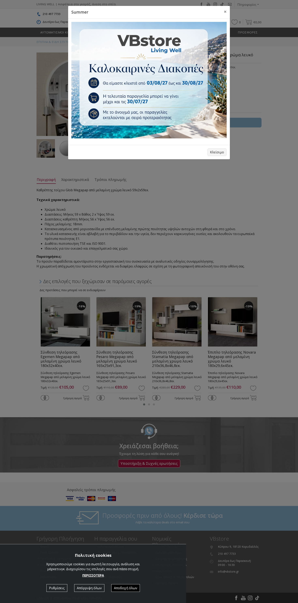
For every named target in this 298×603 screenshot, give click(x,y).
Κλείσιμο (217, 152)
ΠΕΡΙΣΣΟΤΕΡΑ (93, 575)
